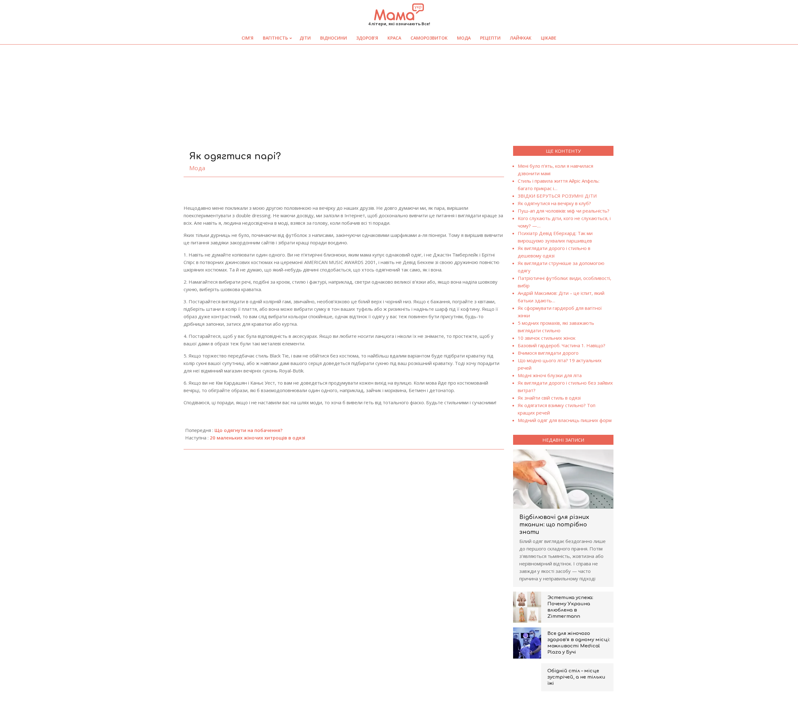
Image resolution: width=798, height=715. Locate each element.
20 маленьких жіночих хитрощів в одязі (257, 437)
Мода (197, 168)
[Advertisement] (399, 91)
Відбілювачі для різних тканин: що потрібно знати (554, 524)
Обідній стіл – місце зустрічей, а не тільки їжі (576, 677)
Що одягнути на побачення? (248, 430)
